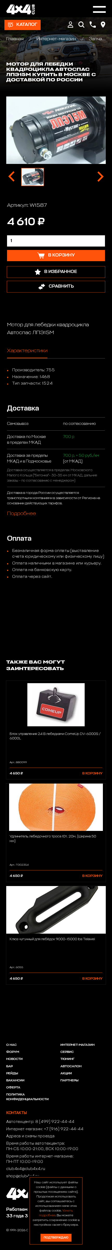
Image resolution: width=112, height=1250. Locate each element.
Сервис (67, 1052)
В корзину (92, 773)
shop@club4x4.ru (22, 1176)
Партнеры (69, 1080)
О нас (11, 1045)
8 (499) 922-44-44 (54, 1122)
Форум (12, 1052)
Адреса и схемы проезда (30, 1136)
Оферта (13, 1087)
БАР (9, 1066)
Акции (66, 1073)
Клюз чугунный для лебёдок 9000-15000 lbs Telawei (52, 939)
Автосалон (71, 1066)
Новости (14, 1059)
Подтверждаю (56, 1237)
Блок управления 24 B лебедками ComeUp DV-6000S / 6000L (55, 736)
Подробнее (21, 513)
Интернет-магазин (56, 39)
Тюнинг (67, 1059)
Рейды (12, 1073)
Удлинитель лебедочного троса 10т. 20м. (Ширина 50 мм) (53, 839)
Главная (15, 39)
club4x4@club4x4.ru (25, 1169)
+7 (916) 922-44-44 (64, 1129)
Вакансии (15, 1080)
